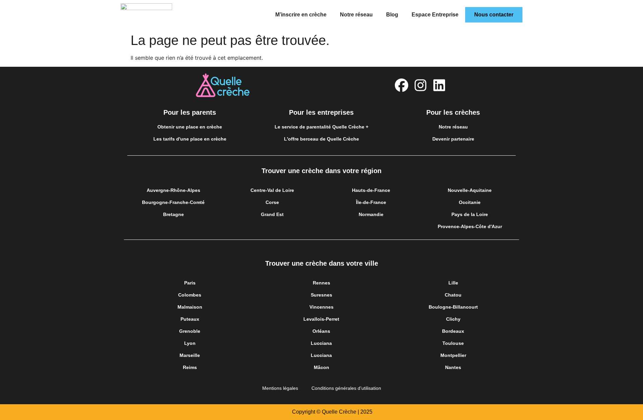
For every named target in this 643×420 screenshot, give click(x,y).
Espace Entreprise (435, 14)
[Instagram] (420, 85)
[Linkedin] (439, 85)
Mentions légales (280, 388)
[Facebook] (401, 85)
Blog (392, 14)
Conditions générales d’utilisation (346, 388)
